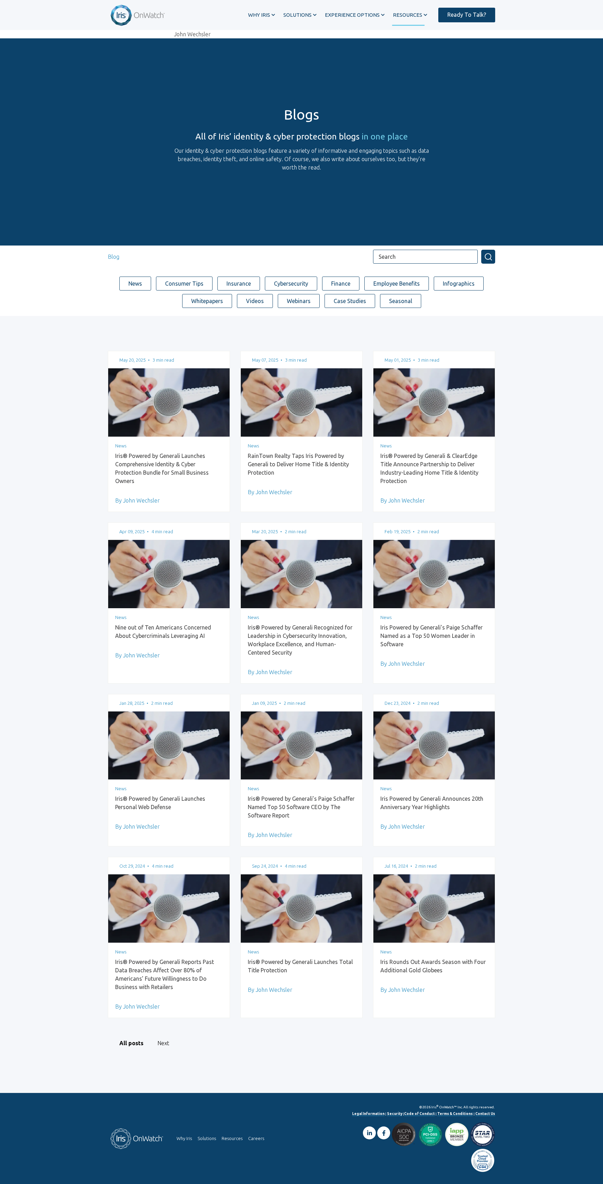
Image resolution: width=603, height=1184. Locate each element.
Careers (256, 1138)
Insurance (238, 283)
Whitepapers (207, 301)
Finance (340, 283)
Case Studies (350, 301)
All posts (131, 1043)
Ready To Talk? (466, 15)
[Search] (488, 257)
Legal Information (368, 1114)
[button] (261, 15)
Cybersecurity (291, 283)
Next (163, 1043)
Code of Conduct (419, 1114)
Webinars (299, 301)
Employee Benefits (396, 283)
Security (394, 1114)
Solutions (207, 1138)
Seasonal (400, 301)
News (135, 283)
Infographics (459, 283)
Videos (255, 301)
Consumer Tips (184, 283)
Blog (113, 257)
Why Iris (184, 1138)
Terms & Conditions (455, 1114)
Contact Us (485, 1114)
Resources (232, 1138)
